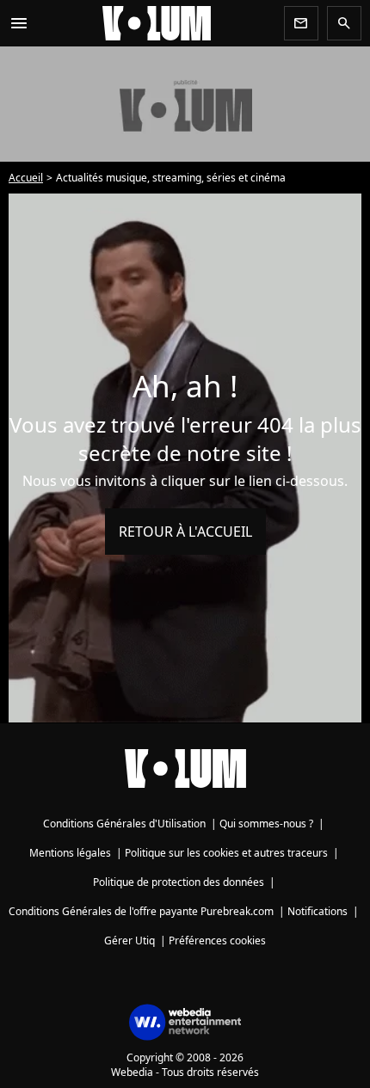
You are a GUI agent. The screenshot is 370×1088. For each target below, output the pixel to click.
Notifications (317, 911)
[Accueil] (156, 23)
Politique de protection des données (178, 882)
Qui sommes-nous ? (266, 823)
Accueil (26, 177)
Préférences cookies (217, 940)
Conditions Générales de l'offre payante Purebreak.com (141, 911)
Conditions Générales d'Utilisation (124, 823)
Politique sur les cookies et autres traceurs (226, 852)
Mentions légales (70, 852)
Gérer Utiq (129, 940)
